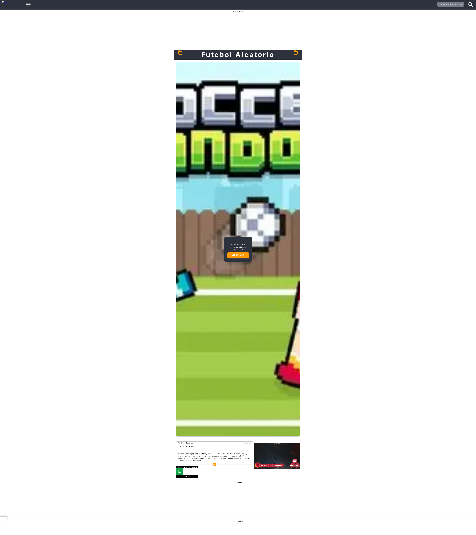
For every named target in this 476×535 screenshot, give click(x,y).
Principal (181, 443)
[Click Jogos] (6, 3)
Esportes (189, 443)
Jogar (238, 255)
